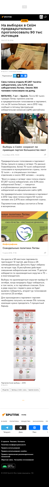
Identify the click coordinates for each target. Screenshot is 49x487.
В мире (4, 421)
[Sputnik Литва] (7, 18)
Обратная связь (7, 460)
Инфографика (10, 244)
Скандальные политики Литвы (21, 247)
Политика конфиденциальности (13, 445)
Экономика (38, 421)
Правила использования (10, 448)
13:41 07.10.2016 (7, 40)
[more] (45, 154)
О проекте (5, 441)
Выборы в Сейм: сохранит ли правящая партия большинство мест (24, 148)
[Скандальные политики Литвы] (24, 226)
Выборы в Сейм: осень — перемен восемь (25, 390)
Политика (14, 421)
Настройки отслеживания (24, 460)
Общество (5, 390)
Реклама (13, 441)
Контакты (21, 441)
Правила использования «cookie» (14, 451)
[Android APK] (8, 466)
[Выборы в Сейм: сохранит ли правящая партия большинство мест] (24, 128)
